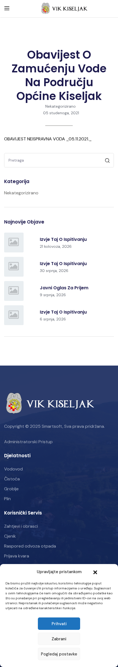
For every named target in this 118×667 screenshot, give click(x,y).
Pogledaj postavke (59, 654)
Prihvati (59, 624)
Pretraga (108, 161)
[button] (95, 572)
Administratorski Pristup (28, 442)
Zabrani (59, 639)
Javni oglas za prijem (64, 288)
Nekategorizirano (60, 106)
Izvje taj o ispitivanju (63, 239)
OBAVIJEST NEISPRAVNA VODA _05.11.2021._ (48, 139)
